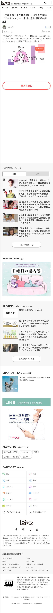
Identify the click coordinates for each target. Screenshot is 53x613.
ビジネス (14, 8)
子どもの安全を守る (10, 452)
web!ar (28, 558)
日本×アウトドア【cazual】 (34, 564)
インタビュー (25, 452)
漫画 (34, 480)
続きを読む (26, 85)
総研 (7, 474)
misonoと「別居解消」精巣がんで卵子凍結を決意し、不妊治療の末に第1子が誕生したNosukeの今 (34, 182)
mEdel (4, 561)
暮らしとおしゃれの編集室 (10, 564)
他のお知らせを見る (26, 359)
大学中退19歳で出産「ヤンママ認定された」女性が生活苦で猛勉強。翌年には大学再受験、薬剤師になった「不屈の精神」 (34, 219)
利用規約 (6, 597)
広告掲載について (39, 512)
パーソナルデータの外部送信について (22, 597)
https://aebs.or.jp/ (22, 589)
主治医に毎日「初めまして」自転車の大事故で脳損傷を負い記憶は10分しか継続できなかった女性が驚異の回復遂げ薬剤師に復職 (34, 206)
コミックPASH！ (7, 570)
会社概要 (26, 599)
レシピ (8, 493)
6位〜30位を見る (26, 245)
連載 (7, 480)
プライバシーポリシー (43, 597)
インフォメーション (13, 512)
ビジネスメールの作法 (11, 457)
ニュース (5, 8)
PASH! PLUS (30, 561)
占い (34, 487)
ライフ (48, 8)
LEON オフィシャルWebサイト (11, 567)
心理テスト (26, 457)
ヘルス (32, 8)
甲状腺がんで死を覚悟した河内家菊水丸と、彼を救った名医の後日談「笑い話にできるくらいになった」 (34, 193)
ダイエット (7, 31)
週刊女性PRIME (7, 558)
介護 (35, 452)
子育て (40, 8)
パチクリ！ (29, 567)
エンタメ (24, 8)
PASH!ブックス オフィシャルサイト (37, 570)
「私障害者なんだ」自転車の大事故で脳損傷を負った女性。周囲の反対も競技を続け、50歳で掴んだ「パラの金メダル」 (34, 232)
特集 (34, 474)
